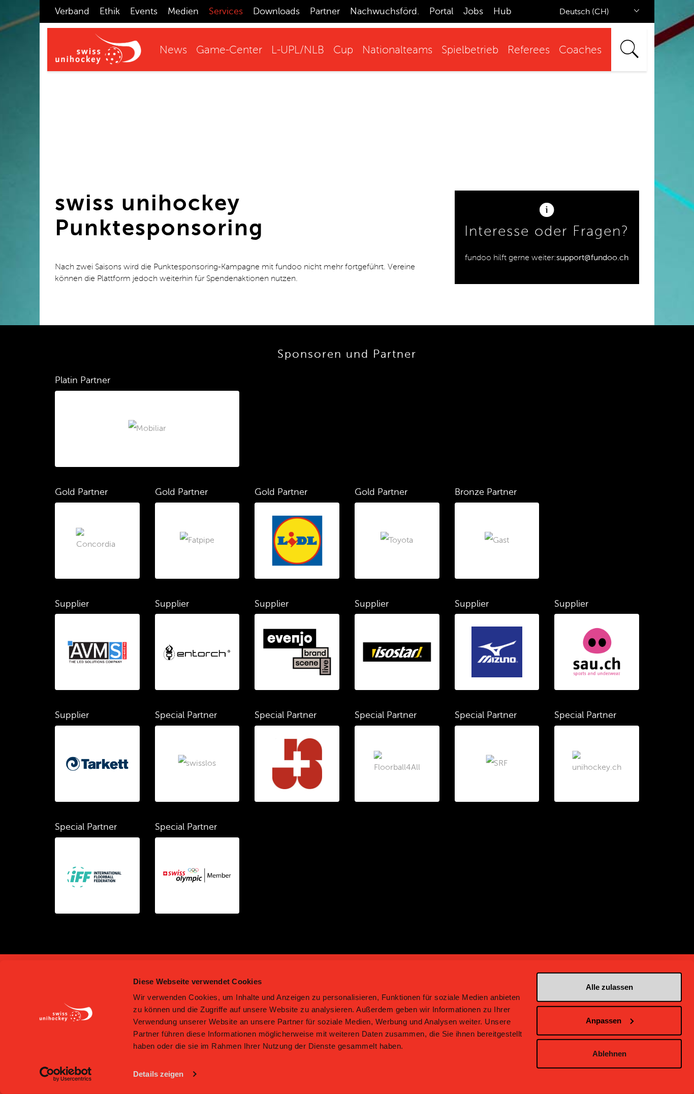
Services (226, 11)
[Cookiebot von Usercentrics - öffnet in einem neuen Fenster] (65, 1074)
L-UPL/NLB (297, 50)
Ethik (110, 11)
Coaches (580, 50)
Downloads (276, 11)
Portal (441, 11)
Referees (529, 50)
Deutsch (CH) (584, 11)
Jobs (473, 11)
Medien (183, 11)
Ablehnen (609, 1053)
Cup (343, 50)
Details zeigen (158, 1074)
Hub (502, 11)
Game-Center (229, 50)
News (173, 50)
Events (143, 11)
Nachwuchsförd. (384, 11)
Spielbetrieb (469, 50)
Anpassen (603, 1020)
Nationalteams (397, 50)
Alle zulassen (609, 987)
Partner (325, 11)
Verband (72, 11)
